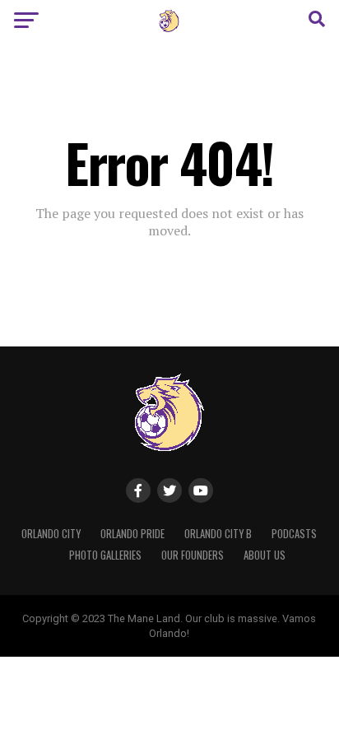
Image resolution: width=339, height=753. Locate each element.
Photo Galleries (105, 555)
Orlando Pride (132, 534)
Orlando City (51, 534)
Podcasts (294, 534)
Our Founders (192, 555)
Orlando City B (218, 534)
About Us (265, 555)
